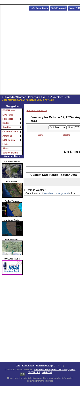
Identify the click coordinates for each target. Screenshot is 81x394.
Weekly (66, 134)
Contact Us (28, 365)
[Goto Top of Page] (22, 373)
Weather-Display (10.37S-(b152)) (51, 369)
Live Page (7, 114)
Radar (5, 123)
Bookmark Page (44, 365)
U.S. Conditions (39, 8)
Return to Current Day (37, 110)
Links (5, 144)
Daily (40, 134)
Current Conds (10, 131)
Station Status (10, 152)
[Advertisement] (40, 52)
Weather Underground (56, 193)
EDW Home (8, 110)
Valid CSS (47, 372)
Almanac (7, 135)
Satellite (6, 127)
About (5, 148)
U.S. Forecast (58, 8)
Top (18, 365)
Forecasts (7, 119)
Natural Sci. (8, 140)
